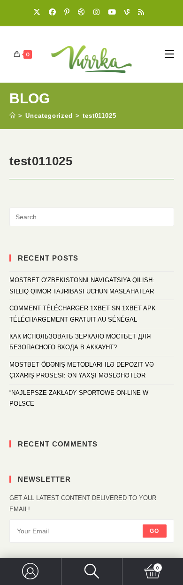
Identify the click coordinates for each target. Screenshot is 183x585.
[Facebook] (53, 12)
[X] (39, 12)
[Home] (12, 115)
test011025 (99, 115)
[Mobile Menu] (169, 54)
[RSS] (142, 12)
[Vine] (128, 12)
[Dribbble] (83, 12)
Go (154, 531)
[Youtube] (113, 12)
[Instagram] (98, 12)
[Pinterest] (68, 12)
